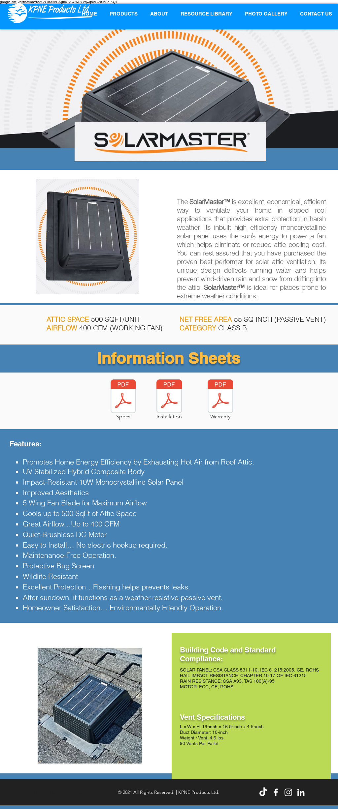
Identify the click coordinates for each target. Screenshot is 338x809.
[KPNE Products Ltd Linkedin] (301, 792)
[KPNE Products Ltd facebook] (276, 792)
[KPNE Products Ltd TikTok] (263, 792)
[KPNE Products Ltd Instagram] (288, 792)
